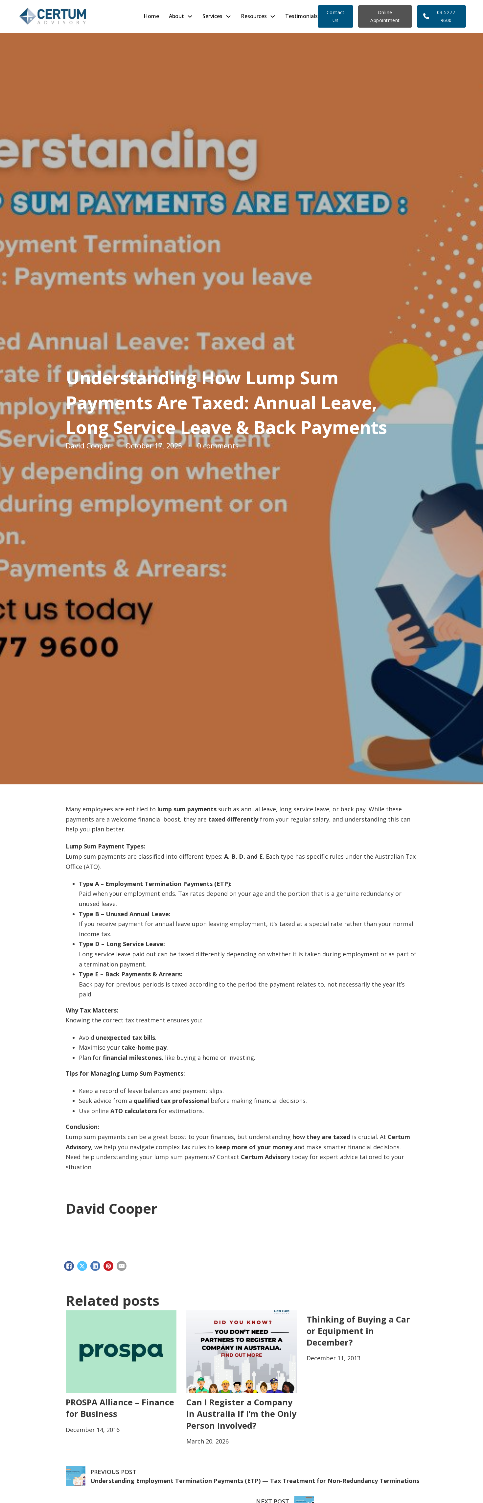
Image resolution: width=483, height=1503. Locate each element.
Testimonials (301, 16)
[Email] (121, 1266)
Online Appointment (385, 16)
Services (212, 16)
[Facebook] (69, 1266)
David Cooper (111, 1208)
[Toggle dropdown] (190, 16)
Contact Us (336, 16)
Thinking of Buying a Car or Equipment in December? (358, 1331)
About (176, 16)
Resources (254, 16)
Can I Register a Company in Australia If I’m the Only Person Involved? (241, 1413)
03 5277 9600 (446, 16)
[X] (82, 1266)
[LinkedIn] (95, 1266)
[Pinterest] (108, 1266)
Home (151, 16)
